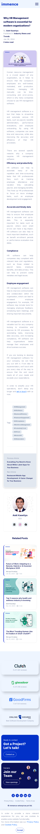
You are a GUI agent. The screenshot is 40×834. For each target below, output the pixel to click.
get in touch (22, 391)
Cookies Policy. (11, 825)
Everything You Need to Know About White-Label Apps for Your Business (19, 465)
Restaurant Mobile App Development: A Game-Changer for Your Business (20, 478)
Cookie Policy (19, 801)
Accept (20, 830)
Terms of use (30, 801)
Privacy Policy (8, 801)
